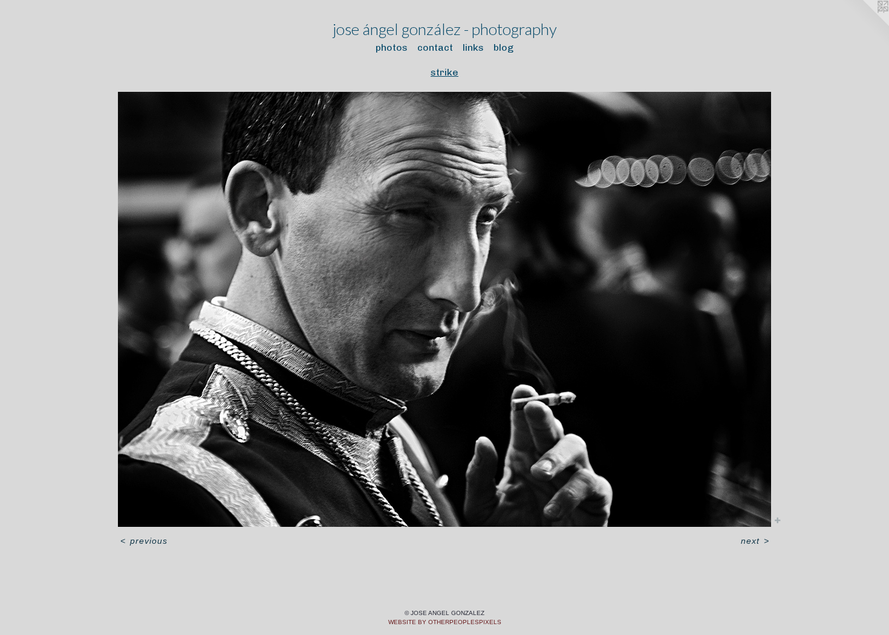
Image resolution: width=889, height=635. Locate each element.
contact (435, 47)
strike (444, 72)
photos (392, 47)
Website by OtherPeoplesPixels (444, 622)
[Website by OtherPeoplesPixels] (865, 24)
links (473, 47)
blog (503, 47)
